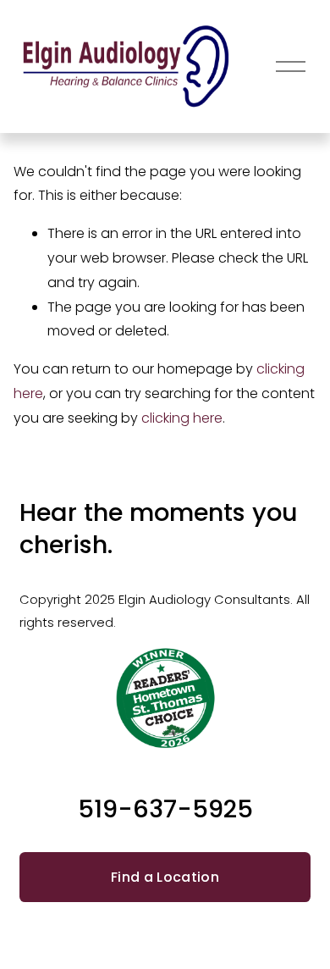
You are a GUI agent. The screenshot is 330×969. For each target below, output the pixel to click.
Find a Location (165, 877)
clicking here (182, 418)
